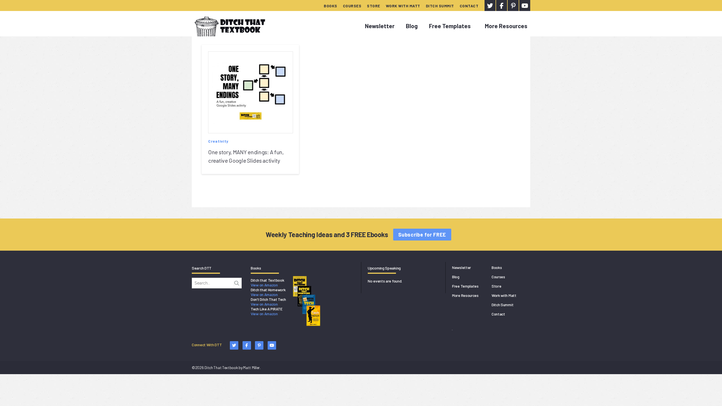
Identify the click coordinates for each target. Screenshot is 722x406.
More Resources (506, 25)
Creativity (218, 141)
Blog (412, 25)
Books (330, 5)
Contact (469, 5)
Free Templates (450, 25)
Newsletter (380, 25)
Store (373, 5)
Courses (352, 5)
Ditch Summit (440, 5)
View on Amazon (264, 285)
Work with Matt (403, 5)
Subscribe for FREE (422, 234)
